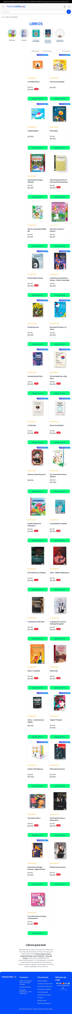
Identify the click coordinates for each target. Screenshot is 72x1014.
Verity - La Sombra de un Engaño (36, 721)
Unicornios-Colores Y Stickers (57, 230)
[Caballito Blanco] (37, 114)
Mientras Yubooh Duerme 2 (37, 474)
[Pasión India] (60, 654)
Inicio (3, 17)
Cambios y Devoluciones (45, 983)
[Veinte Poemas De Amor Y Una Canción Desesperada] (60, 163)
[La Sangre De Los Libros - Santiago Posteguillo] (60, 604)
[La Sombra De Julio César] (37, 604)
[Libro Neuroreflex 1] (37, 801)
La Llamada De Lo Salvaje (58, 523)
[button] (3, 6)
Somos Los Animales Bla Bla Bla (37, 230)
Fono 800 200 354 (25, 987)
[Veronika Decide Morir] (37, 359)
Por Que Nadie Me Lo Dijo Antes (58, 377)
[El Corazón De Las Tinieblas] (37, 555)
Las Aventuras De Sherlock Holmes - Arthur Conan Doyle (59, 279)
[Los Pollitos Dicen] (37, 64)
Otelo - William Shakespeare (59, 573)
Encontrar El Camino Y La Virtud (58, 328)
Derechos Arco (42, 1000)
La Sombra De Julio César (36, 622)
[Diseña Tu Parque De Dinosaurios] (37, 506)
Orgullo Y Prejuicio (56, 720)
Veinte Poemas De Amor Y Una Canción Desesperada (59, 181)
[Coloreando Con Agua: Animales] (37, 163)
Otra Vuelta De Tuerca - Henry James (58, 819)
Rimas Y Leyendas (34, 671)
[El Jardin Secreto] (37, 310)
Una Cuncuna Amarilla (57, 82)
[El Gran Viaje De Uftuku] (37, 261)
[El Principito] (60, 114)
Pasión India (54, 671)
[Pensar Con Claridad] (60, 408)
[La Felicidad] (37, 408)
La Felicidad (32, 425)
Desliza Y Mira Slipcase (35, 769)
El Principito (54, 131)
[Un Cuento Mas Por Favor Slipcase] (60, 457)
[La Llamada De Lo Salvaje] (60, 506)
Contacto (40, 997)
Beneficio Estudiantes (44, 1003)
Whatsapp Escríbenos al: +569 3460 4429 (25, 991)
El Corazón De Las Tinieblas (37, 573)
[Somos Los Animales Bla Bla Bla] (37, 212)
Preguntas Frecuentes (44, 995)
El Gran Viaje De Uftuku (35, 278)
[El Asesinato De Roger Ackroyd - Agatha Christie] (37, 850)
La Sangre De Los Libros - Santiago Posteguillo (58, 623)
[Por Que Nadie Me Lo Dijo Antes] (60, 359)
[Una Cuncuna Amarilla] (60, 64)
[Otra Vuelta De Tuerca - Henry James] (60, 801)
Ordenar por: (35, 51)
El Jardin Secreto (33, 327)
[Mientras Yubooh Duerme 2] (37, 457)
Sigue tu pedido (42, 981)
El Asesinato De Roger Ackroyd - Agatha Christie (36, 868)
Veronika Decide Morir (35, 376)
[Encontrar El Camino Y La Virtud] (60, 310)
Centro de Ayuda (42, 992)
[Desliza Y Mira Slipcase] (37, 752)
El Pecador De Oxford (57, 769)
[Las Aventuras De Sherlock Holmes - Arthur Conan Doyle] (60, 261)
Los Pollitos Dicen (34, 82)
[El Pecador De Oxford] (60, 752)
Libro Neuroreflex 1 (34, 818)
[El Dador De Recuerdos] (60, 850)
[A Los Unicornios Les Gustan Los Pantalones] (37, 899)
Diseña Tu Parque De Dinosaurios (34, 525)
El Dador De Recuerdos (58, 867)
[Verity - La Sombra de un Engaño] (37, 703)
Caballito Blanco (33, 131)
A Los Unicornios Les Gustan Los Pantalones (37, 917)
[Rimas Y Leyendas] (37, 654)
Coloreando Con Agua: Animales (35, 181)
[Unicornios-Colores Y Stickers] (60, 212)
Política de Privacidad (44, 989)
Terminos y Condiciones (44, 986)
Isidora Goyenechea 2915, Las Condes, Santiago (25, 982)
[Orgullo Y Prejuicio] (60, 703)
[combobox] (36, 12)
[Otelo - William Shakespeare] (60, 555)
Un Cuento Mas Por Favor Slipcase (58, 475)
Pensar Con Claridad (56, 425)
